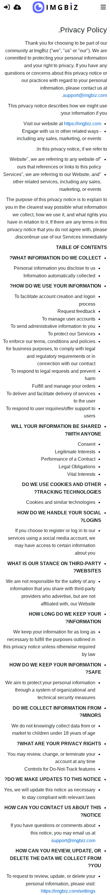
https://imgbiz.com (82, 123)
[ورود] (7, 7)
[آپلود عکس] (17, 7)
